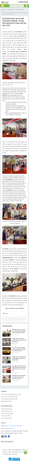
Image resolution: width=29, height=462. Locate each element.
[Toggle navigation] (2, 5)
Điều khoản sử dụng (6, 401)
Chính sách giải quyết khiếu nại (9, 399)
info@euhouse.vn (9, 428)
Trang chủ (3, 9)
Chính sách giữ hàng (6, 418)
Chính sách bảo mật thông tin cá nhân (11, 394)
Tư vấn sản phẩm (11, 9)
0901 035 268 (23, 2)
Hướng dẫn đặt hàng (6, 409)
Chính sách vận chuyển (7, 413)
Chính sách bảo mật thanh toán (9, 396)
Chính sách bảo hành (6, 411)
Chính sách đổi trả (6, 416)
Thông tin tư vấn (19, 9)
